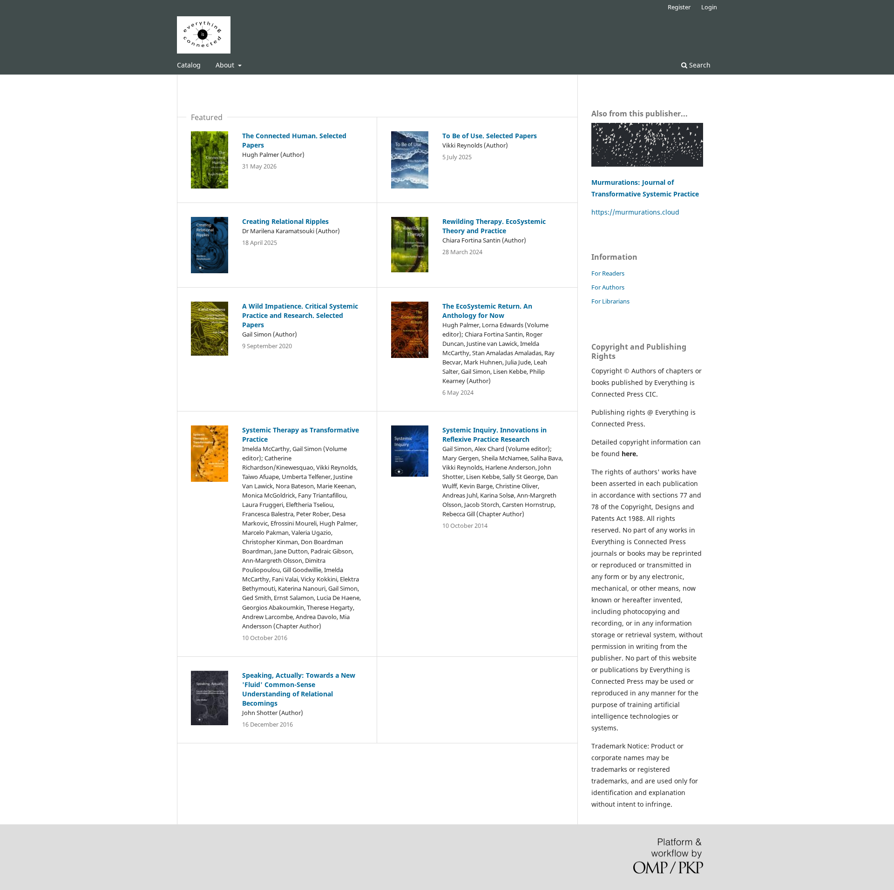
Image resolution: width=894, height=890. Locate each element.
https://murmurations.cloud (635, 212)
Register (679, 7)
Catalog (189, 65)
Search (699, 65)
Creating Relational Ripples (285, 221)
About (226, 65)
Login (709, 7)
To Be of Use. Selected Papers (489, 135)
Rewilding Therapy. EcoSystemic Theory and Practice (494, 226)
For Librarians (610, 301)
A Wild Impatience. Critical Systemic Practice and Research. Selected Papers (300, 315)
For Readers (607, 273)
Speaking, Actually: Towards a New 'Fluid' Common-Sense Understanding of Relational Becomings (298, 689)
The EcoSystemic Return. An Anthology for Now (487, 311)
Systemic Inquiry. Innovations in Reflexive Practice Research (494, 434)
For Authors (607, 287)
